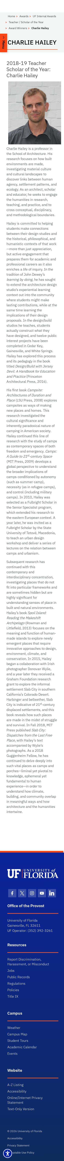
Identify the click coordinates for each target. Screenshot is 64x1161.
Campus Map (17, 1034)
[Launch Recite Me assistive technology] (7, 1153)
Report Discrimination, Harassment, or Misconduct (28, 961)
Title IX (12, 996)
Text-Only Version (20, 1109)
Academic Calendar (22, 1047)
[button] (3, 43)
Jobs (11, 970)
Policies (13, 990)
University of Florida (30, 1131)
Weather (13, 1027)
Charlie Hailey (40, 28)
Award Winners (18, 28)
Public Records (18, 977)
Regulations (16, 983)
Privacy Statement (18, 1145)
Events (12, 1053)
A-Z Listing (15, 1084)
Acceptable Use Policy (20, 1152)
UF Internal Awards (44, 16)
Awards (24, 16)
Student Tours (17, 1040)
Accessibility (16, 1091)
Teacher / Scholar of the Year (26, 22)
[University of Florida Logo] (32, 873)
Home (11, 16)
